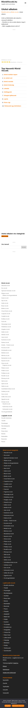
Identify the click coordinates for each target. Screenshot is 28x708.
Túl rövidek (7, 624)
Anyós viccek (4, 298)
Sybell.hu (15, 663)
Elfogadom (7, 705)
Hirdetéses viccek (6, 326)
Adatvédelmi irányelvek (18, 705)
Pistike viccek (5, 370)
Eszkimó (6, 622)
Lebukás (6, 88)
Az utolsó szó (8, 78)
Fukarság (6, 640)
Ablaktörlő (6, 614)
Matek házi (7, 616)
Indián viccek (4, 332)
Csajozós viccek (5, 313)
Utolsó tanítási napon (10, 74)
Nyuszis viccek (5, 360)
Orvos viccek (4, 363)
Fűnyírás (6, 611)
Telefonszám (7, 648)
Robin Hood (7, 635)
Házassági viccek (6, 324)
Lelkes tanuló (7, 637)
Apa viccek (4, 300)
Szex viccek (4, 394)
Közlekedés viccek (6, 350)
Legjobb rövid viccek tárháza (8, 4)
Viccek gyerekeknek (6, 411)
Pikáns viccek (5, 368)
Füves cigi (7, 102)
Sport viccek (4, 383)
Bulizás (3, 433)
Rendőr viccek (5, 375)
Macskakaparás (5, 426)
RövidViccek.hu (9, 2)
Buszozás (4, 439)
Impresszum (6, 669)
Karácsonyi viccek (7, 406)
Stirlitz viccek (4, 386)
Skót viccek (4, 381)
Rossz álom (4, 431)
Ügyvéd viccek (5, 399)
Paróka (6, 645)
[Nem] (26, 703)
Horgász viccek (5, 329)
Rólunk (5, 666)
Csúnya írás (7, 632)
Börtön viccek (14, 12)
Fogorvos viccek (7, 365)
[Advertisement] (14, 44)
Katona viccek (5, 342)
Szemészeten (7, 650)
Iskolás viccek (5, 334)
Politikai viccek (5, 373)
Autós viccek (4, 303)
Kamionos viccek (5, 339)
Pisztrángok (4, 423)
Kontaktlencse (7, 627)
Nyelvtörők (6, 680)
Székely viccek (5, 391)
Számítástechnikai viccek (8, 388)
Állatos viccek (5, 293)
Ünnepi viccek (5, 402)
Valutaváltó (6, 693)
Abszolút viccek (5, 285)
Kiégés (6, 619)
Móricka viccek (5, 355)
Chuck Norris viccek (6, 311)
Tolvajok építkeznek (10, 95)
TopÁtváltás (6, 686)
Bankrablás (4, 436)
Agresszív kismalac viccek (8, 290)
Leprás (6, 99)
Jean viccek (4, 337)
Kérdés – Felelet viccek (7, 345)
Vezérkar (3, 428)
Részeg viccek (5, 378)
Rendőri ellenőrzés (6, 418)
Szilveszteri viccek (7, 409)
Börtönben (6, 642)
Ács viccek (4, 288)
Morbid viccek (5, 352)
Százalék (5, 689)
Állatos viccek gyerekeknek (10, 295)
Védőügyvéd (8, 92)
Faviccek (3, 321)
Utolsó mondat (8, 81)
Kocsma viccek (5, 347)
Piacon (3, 441)
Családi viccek (5, 316)
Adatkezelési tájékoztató (9, 672)
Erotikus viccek (5, 319)
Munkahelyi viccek (6, 358)
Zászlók (5, 683)
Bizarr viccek (4, 306)
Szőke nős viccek (6, 396)
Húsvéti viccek (6, 404)
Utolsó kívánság (9, 85)
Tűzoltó (3, 420)
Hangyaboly (7, 629)
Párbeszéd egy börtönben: (12, 106)
